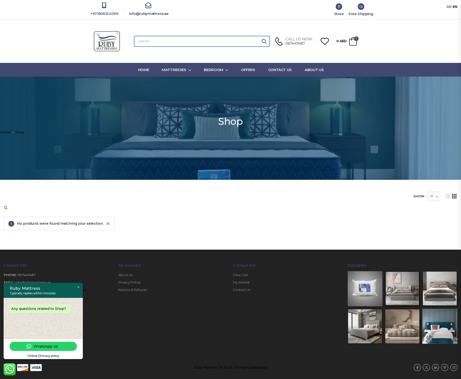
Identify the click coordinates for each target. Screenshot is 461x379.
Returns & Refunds (132, 290)
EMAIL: (9, 282)
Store (339, 14)
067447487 (27, 275)
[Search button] (264, 41)
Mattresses (174, 69)
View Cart (240, 275)
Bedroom (213, 69)
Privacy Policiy (129, 282)
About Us (314, 69)
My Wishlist (241, 282)
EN (455, 7)
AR (449, 7)
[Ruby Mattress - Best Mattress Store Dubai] (107, 41)
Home (143, 69)
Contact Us (280, 69)
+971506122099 (104, 13)
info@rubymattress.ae (148, 13)
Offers (248, 69)
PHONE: (10, 275)
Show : (419, 196)
